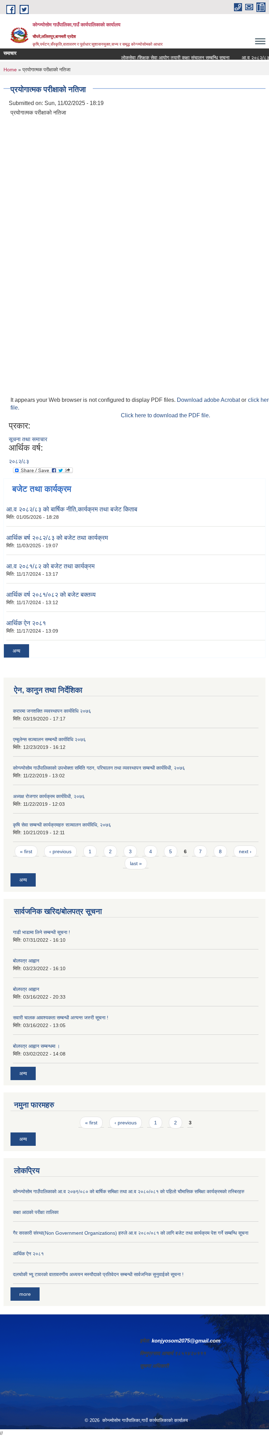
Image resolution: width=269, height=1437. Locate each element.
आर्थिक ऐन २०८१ (26, 623)
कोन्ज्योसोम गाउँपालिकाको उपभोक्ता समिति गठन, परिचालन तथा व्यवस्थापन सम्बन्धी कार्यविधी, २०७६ (99, 768)
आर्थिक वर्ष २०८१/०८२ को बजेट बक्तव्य (51, 594)
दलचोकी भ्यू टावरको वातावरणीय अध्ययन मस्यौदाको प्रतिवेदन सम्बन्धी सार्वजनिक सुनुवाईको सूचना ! (98, 1274)
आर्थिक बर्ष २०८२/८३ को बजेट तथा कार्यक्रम (57, 537)
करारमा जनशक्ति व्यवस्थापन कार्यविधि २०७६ (52, 711)
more (25, 1294)
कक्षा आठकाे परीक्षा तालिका (35, 1212)
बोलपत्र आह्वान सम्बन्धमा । (36, 1046)
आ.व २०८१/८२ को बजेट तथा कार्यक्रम (50, 566)
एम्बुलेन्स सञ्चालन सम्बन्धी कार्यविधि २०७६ (49, 739)
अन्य (16, 651)
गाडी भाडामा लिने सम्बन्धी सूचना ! (41, 932)
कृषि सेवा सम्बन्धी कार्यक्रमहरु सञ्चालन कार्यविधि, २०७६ (62, 825)
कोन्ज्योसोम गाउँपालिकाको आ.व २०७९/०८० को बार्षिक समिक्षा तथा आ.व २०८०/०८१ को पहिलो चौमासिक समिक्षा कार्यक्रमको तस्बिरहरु (128, 1191)
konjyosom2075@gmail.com (186, 1341)
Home (10, 69)
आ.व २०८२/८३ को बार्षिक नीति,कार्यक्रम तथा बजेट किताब (71, 509)
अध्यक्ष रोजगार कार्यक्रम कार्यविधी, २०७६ (49, 796)
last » (136, 863)
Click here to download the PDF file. (165, 415)
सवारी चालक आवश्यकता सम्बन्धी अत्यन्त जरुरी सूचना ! (60, 1017)
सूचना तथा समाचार (28, 439)
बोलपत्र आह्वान (26, 961)
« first (26, 851)
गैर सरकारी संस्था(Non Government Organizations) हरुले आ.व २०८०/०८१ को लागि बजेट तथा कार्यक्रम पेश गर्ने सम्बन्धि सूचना (130, 1233)
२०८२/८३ (19, 461)
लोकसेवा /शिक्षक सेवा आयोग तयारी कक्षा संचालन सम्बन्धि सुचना (166, 57)
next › (245, 851)
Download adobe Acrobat (209, 400)
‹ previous (60, 851)
